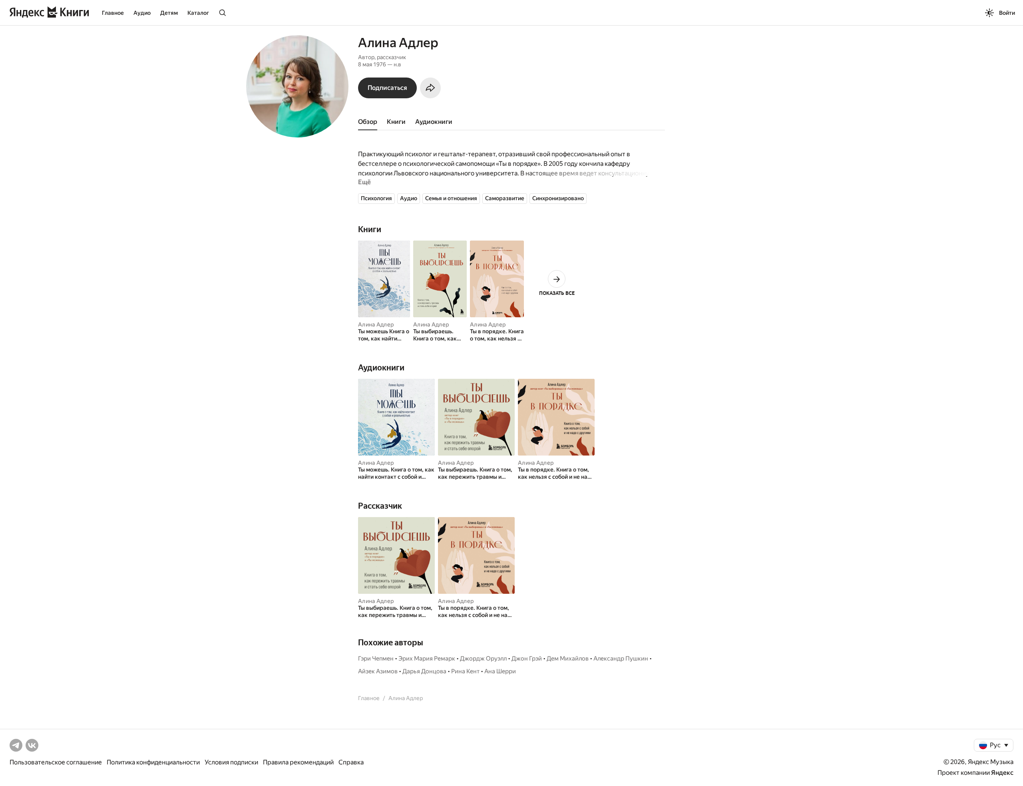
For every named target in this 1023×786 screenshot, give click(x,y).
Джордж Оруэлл (483, 658)
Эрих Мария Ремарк (426, 658)
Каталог (198, 13)
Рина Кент (465, 671)
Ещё (364, 182)
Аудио (142, 13)
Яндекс (1002, 772)
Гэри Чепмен (376, 658)
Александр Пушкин (620, 658)
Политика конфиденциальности (153, 762)
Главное (113, 13)
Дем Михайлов (568, 658)
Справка (351, 762)
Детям (169, 13)
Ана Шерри (500, 671)
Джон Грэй (527, 658)
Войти (1007, 13)
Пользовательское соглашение (56, 762)
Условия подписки (231, 762)
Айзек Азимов (378, 671)
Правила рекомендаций (298, 762)
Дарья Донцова (424, 671)
